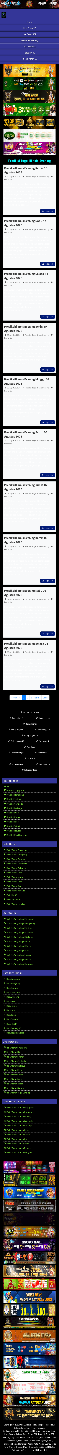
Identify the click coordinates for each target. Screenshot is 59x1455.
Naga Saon (50, 1431)
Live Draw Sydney (29, 40)
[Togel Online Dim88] (29, 83)
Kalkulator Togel (31, 769)
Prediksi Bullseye (14, 808)
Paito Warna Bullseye (16, 868)
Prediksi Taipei (13, 826)
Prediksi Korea (13, 817)
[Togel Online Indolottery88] (29, 1362)
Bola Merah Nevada (15, 1088)
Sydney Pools (46, 1440)
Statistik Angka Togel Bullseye (19, 937)
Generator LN (17, 718)
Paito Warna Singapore (16, 850)
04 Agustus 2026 (13, 599)
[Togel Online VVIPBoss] (29, 70)
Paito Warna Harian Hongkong (20, 1112)
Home (29, 22)
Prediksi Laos (12, 821)
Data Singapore (13, 978)
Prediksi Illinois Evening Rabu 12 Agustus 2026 (25, 222)
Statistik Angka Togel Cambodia (20, 932)
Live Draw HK (29, 28)
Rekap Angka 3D (44, 729)
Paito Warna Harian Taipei (17, 1143)
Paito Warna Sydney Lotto (45, 1443)
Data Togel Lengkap (15, 1032)
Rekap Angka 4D (17, 741)
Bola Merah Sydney (15, 1056)
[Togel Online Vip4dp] (29, 1323)
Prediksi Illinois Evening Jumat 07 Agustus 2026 (25, 487)
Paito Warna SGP (30, 1434)
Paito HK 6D (29, 52)
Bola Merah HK (13, 1052)
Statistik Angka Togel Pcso (18, 941)
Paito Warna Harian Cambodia (19, 1121)
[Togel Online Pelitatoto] (29, 135)
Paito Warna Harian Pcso (17, 1130)
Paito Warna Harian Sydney (18, 1116)
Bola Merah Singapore (16, 1047)
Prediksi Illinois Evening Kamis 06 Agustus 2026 (25, 539)
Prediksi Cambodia (14, 803)
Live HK (6, 786)
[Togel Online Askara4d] (29, 1232)
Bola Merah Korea (14, 1074)
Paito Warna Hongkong (16, 854)
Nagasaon (40, 1431)
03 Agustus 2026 (13, 652)
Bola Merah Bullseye (15, 1065)
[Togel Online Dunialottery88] (29, 1336)
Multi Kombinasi (44, 752)
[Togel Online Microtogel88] (29, 1167)
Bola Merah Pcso (14, 1070)
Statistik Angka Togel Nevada (19, 959)
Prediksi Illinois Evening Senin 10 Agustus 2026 (25, 328)
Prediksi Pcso (12, 812)
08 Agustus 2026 (13, 387)
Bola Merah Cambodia (16, 1061)
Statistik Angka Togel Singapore (20, 919)
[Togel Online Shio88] (29, 1401)
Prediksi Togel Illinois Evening (29, 160)
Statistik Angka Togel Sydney (19, 928)
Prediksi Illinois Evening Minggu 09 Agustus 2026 (26, 381)
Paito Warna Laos (14, 881)
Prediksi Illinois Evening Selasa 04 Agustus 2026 (26, 645)
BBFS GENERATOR (31, 712)
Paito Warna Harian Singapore (20, 1107)
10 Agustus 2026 (13, 282)
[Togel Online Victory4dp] (29, 1193)
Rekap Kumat (30, 723)
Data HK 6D (11, 1023)
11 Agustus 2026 (13, 229)
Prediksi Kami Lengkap (16, 835)
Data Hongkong (13, 983)
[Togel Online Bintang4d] (29, 1245)
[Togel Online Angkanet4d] (29, 1375)
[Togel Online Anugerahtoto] (29, 1349)
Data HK (41, 1434)
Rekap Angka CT (17, 729)
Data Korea (11, 1005)
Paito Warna (30, 46)
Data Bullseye (12, 996)
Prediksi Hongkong (15, 794)
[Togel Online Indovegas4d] (29, 1414)
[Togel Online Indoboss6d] (29, 1180)
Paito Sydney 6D (29, 59)
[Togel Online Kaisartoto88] (29, 1284)
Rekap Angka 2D (31, 735)
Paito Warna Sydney (15, 859)
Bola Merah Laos (14, 1079)
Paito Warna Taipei (14, 886)
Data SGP (50, 1434)
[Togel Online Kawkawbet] (29, 1206)
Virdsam (6, 1431)
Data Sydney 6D (13, 1028)
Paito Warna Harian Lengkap (19, 1152)
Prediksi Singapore (15, 790)
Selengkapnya (47, 210)
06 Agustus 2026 (13, 493)
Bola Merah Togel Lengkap (18, 1092)
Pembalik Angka (17, 752)
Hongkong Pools (10, 1443)
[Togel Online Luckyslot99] (29, 1310)
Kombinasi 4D (17, 764)
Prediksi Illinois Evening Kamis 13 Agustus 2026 (25, 170)
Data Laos (10, 1010)
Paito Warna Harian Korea (18, 1134)
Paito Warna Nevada (15, 890)
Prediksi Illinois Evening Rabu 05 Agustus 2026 (25, 592)
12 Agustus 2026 (13, 176)
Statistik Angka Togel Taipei (18, 954)
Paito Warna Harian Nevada (18, 1148)
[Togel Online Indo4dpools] (29, 1297)
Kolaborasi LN (44, 764)
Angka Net (15, 1431)
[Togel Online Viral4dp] (29, 148)
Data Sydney (12, 987)
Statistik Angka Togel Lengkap (19, 963)
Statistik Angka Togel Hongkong (20, 923)
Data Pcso (10, 1001)
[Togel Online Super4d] (29, 96)
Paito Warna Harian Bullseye (19, 1125)
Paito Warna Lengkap (16, 904)
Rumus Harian (44, 718)
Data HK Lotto (29, 1446)
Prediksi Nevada (13, 830)
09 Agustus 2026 (13, 335)
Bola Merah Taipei (14, 1083)
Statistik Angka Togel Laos (18, 950)
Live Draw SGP (29, 34)
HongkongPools (25, 1443)
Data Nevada (12, 1019)
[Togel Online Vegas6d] (29, 1219)
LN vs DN (31, 758)
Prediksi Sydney (13, 799)
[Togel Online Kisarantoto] (29, 122)
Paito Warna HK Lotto (13, 1446)
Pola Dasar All (44, 741)
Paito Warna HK (28, 1431)
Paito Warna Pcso (14, 872)
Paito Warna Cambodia (16, 863)
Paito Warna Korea (14, 877)
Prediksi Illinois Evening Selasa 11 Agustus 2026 (26, 275)
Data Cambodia (13, 992)
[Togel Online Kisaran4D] (29, 109)
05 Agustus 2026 (13, 546)
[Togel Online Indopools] (29, 1388)
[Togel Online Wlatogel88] (29, 1258)
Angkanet (36, 1440)
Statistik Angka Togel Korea (18, 946)
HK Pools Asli (41, 1450)
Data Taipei (11, 1014)
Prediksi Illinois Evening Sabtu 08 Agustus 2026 (25, 434)
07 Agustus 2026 (13, 440)
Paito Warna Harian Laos (17, 1139)
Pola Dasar (30, 746)
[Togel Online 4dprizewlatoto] (29, 1271)
